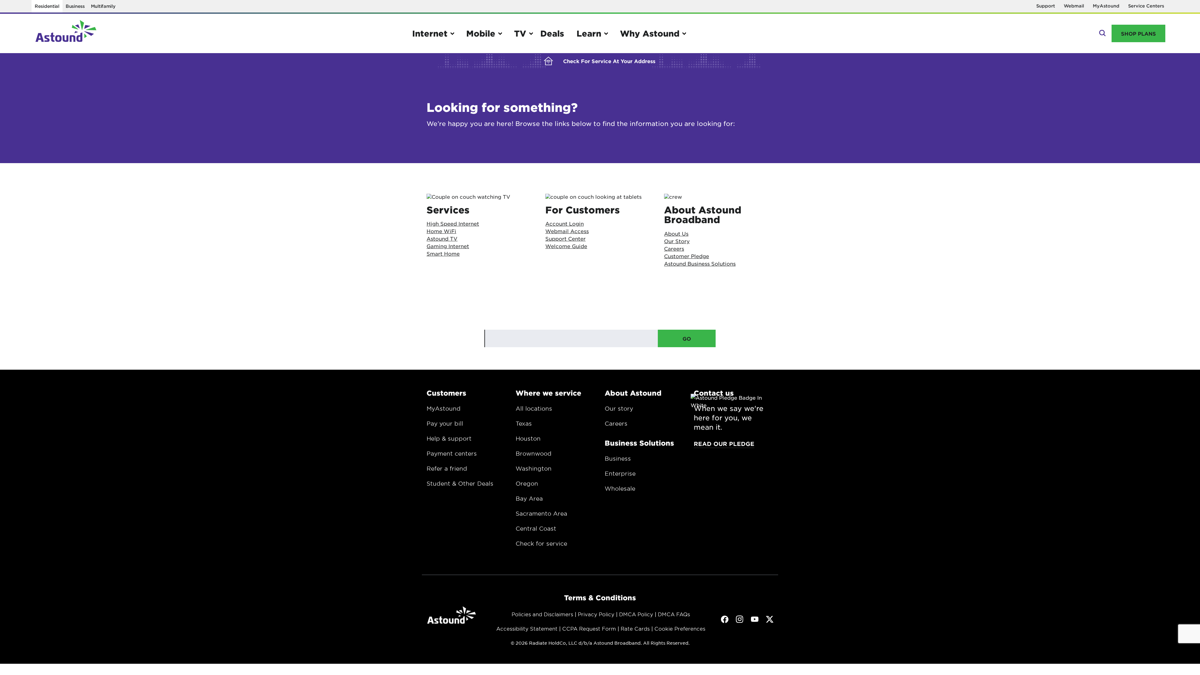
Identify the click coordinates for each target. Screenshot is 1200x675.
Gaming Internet (448, 246)
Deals (552, 33)
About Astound (633, 393)
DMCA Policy (636, 614)
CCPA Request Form (589, 628)
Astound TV (442, 238)
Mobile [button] (480, 33)
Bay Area (529, 498)
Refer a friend (447, 468)
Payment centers (452, 453)
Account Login (564, 223)
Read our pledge (724, 443)
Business (75, 6)
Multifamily (103, 6)
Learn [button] (589, 33)
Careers (616, 423)
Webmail (1074, 5)
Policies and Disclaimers (542, 614)
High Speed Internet (453, 223)
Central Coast (536, 528)
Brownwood (534, 453)
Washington (534, 468)
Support (1045, 5)
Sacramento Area (541, 513)
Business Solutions (639, 443)
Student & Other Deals (460, 483)
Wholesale (620, 488)
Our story (619, 408)
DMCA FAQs (674, 614)
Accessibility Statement (527, 628)
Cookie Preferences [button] (679, 628)
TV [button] (520, 33)
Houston (528, 438)
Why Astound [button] (649, 33)
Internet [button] (430, 33)
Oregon (527, 483)
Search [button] (1101, 33)
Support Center (565, 238)
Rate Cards (635, 628)
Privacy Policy (596, 614)
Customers (446, 393)
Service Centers (1146, 5)
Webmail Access (567, 231)
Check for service (541, 543)
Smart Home (443, 253)
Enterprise (620, 473)
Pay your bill (445, 423)
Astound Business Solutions (700, 263)
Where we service (548, 393)
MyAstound (1106, 5)
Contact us (714, 393)
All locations (534, 408)
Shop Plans (1138, 33)
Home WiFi (441, 231)
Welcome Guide (566, 246)
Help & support (449, 438)
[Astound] (66, 33)
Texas (524, 423)
